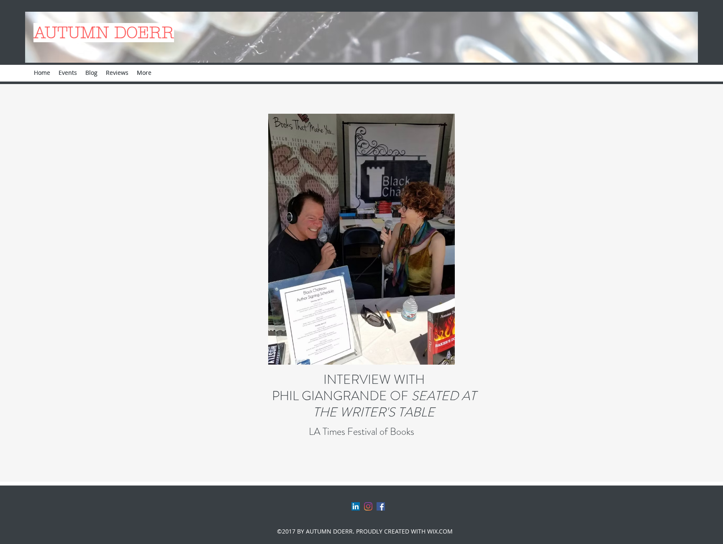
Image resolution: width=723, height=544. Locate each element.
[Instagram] (368, 506)
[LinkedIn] (355, 506)
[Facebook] (381, 506)
